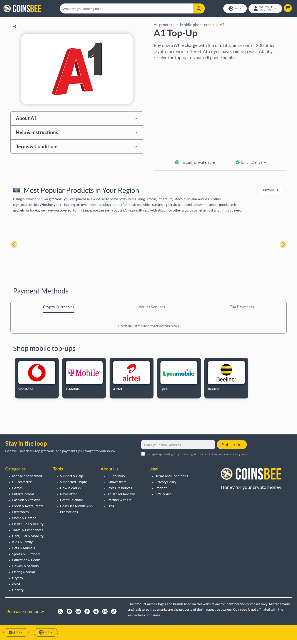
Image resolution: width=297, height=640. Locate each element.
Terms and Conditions (171, 476)
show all (268, 190)
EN (236, 8)
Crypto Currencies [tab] (58, 306)
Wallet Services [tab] (152, 306)
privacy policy (239, 454)
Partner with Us (119, 500)
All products (164, 24)
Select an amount (169, 85)
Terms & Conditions (37, 146)
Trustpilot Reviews (121, 494)
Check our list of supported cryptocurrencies (148, 326)
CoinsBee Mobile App (76, 506)
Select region (165, 66)
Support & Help (71, 476)
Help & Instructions (37, 132)
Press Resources (120, 488)
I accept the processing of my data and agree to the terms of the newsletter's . (197, 454)
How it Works (70, 488)
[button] (288, 8)
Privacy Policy (165, 482)
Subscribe (232, 444)
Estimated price (167, 103)
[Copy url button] (14, 26)
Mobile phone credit (197, 24)
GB (47, 632)
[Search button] (199, 8)
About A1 (26, 118)
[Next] (283, 244)
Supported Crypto (73, 482)
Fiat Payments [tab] (242, 306)
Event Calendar (71, 500)
